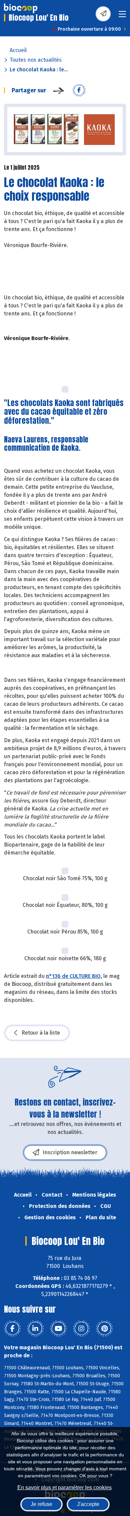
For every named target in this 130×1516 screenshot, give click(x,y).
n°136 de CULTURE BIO (73, 976)
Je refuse (41, 1504)
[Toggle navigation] (122, 16)
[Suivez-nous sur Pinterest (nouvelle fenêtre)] (104, 1328)
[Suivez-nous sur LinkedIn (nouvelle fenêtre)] (35, 1328)
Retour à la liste (41, 1033)
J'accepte (88, 1504)
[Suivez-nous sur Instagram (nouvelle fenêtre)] (81, 1328)
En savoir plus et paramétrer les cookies (64, 1487)
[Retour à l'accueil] (20, 8)
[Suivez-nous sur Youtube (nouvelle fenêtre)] (58, 1328)
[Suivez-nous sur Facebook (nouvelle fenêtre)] (12, 1328)
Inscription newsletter (70, 1152)
